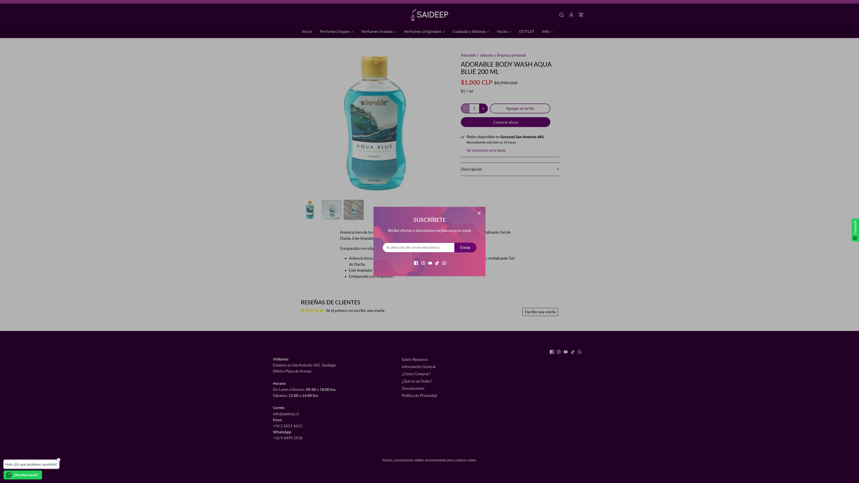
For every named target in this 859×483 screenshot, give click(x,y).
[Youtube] (430, 262)
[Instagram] (423, 262)
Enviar (465, 247)
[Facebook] (416, 262)
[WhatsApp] (444, 262)
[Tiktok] (437, 262)
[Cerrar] (479, 213)
